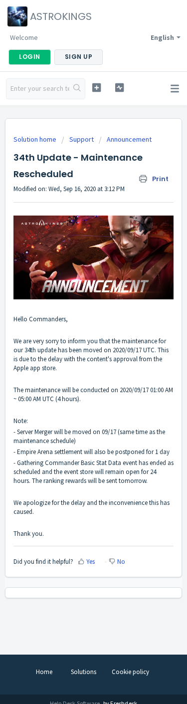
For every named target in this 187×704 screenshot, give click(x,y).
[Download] (75, 349)
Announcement (129, 139)
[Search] (77, 89)
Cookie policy (130, 672)
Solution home (35, 139)
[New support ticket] (96, 87)
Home (44, 672)
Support (81, 139)
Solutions (83, 672)
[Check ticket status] (119, 87)
